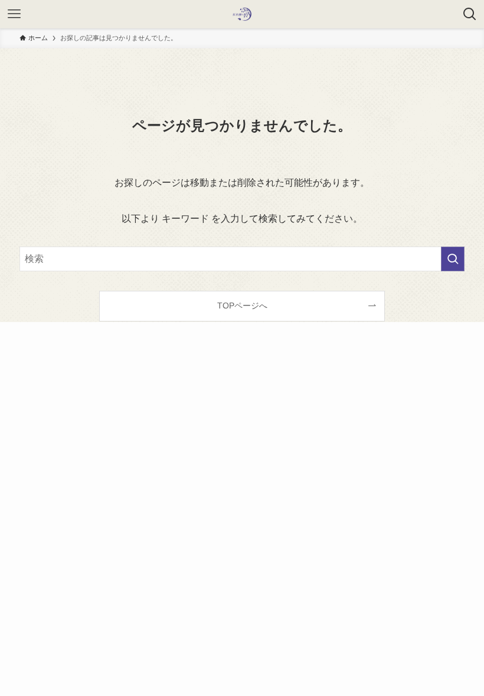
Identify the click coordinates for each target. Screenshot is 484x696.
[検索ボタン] (470, 14)
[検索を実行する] (453, 259)
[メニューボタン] (14, 14)
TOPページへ (242, 305)
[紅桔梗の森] (242, 14)
